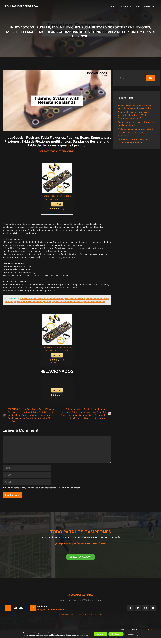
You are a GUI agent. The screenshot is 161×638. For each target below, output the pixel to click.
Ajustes (131, 634)
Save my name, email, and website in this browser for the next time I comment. (42, 487)
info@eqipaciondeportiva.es (51, 609)
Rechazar (116, 634)
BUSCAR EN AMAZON (80, 557)
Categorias (125, 6)
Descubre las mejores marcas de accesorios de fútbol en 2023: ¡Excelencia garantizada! (133, 115)
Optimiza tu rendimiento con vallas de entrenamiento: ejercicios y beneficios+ (136, 132)
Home (112, 6)
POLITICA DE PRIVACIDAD (66, 615)
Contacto (149, 6)
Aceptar (100, 634)
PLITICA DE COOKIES (95, 615)
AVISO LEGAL (82, 615)
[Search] (150, 78)
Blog (137, 6)
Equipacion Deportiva (21, 6)
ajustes (85, 635)
